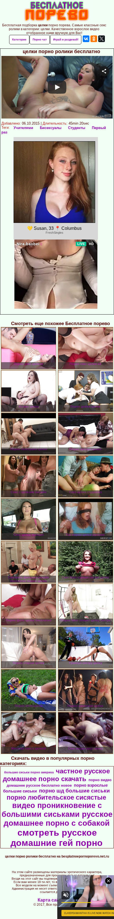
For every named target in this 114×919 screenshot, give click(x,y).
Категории (19, 39)
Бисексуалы (50, 128)
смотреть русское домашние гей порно (57, 838)
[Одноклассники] (93, 38)
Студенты (76, 128)
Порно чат (40, 39)
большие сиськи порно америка (29, 772)
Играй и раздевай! (65, 39)
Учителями (23, 128)
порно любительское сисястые (56, 797)
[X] (101, 38)
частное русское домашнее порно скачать (56, 774)
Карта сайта (51, 900)
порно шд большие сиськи (74, 791)
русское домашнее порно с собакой (58, 818)
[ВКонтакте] (86, 38)
